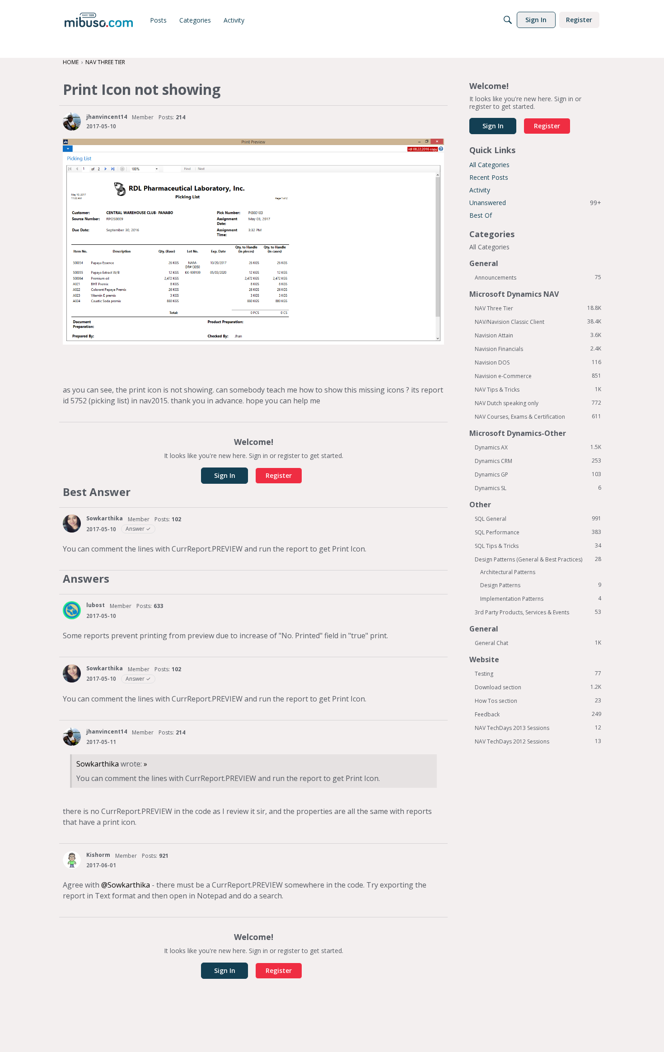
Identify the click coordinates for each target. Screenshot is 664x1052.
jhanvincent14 (106, 117)
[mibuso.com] (99, 20)
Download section (538, 687)
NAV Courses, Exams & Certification (538, 416)
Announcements (538, 277)
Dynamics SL (538, 488)
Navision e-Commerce (538, 376)
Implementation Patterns (540, 598)
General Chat (538, 643)
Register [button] (279, 475)
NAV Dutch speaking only (538, 403)
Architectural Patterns (507, 572)
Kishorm (98, 855)
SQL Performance (538, 532)
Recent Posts (488, 177)
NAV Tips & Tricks (538, 389)
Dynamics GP (538, 474)
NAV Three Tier (538, 308)
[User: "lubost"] (72, 610)
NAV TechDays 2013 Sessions (538, 728)
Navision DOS (538, 362)
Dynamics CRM (538, 461)
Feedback (538, 714)
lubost (95, 605)
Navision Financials (538, 349)
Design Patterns (540, 585)
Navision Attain (538, 335)
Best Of (480, 215)
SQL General (538, 518)
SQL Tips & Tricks (538, 546)
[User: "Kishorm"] (72, 860)
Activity (479, 190)
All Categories (489, 164)
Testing (538, 673)
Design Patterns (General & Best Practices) (538, 559)
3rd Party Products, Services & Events (538, 612)
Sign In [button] (224, 475)
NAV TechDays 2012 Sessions (538, 741)
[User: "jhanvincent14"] (72, 121)
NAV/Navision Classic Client (538, 322)
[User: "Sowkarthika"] (72, 523)
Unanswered (535, 202)
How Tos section (538, 701)
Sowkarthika (104, 518)
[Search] (508, 20)
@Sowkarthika (125, 885)
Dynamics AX (538, 447)
